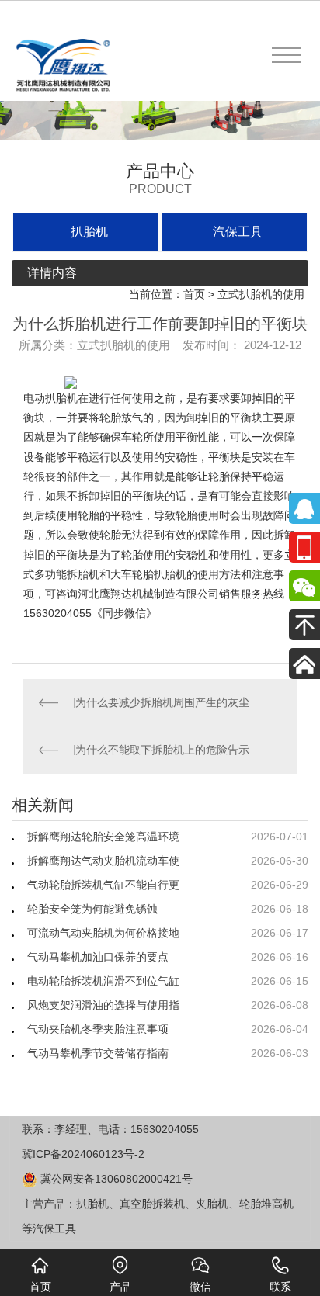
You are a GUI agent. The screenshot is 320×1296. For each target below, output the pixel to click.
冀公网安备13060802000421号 (115, 1179)
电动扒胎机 (50, 398)
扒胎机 (89, 231)
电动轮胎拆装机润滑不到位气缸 (103, 981)
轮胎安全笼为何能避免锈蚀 (92, 909)
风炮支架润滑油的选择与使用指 (103, 1005)
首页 (194, 294)
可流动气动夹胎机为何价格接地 (103, 933)
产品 (120, 1286)
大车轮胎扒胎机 (148, 574)
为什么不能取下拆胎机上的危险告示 (162, 749)
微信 (200, 1286)
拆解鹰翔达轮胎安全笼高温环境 (103, 836)
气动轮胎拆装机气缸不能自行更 (103, 884)
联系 (280, 1286)
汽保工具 (238, 231)
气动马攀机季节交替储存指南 (98, 1053)
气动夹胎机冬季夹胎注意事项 (98, 1029)
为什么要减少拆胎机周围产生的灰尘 (162, 702)
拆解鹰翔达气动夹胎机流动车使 (103, 860)
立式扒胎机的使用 (260, 294)
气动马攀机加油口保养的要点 (98, 957)
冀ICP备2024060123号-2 (83, 1154)
